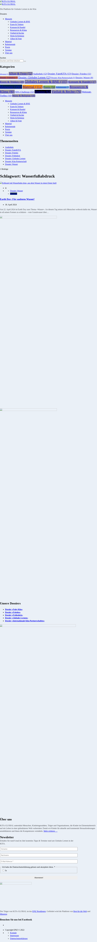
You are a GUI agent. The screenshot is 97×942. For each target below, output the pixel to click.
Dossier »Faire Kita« (14, 609)
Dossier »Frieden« (13, 612)
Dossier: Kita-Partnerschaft (63, 78)
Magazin (8, 19)
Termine (8, 50)
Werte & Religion (17, 36)
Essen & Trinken (16, 24)
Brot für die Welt (80, 911)
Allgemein (4, 74)
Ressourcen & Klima (18, 30)
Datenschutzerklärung (19, 938)
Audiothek (40, 74)
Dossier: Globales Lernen (34, 77)
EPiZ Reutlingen (39, 911)
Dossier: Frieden (81, 74)
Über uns (8, 53)
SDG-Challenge (24, 92)
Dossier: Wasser (84, 77)
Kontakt (13, 933)
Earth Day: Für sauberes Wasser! (17, 199)
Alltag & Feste (16, 39)
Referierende (10, 44)
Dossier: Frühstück (9, 77)
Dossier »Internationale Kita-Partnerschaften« (25, 621)
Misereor (3, 914)
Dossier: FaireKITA (59, 73)
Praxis (7, 47)
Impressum (14, 936)
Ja (6, 870)
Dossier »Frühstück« (14, 615)
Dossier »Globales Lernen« (16, 618)
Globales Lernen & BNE (20, 22)
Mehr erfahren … (50, 831)
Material (8, 42)
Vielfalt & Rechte (17, 33)
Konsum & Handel (17, 27)
